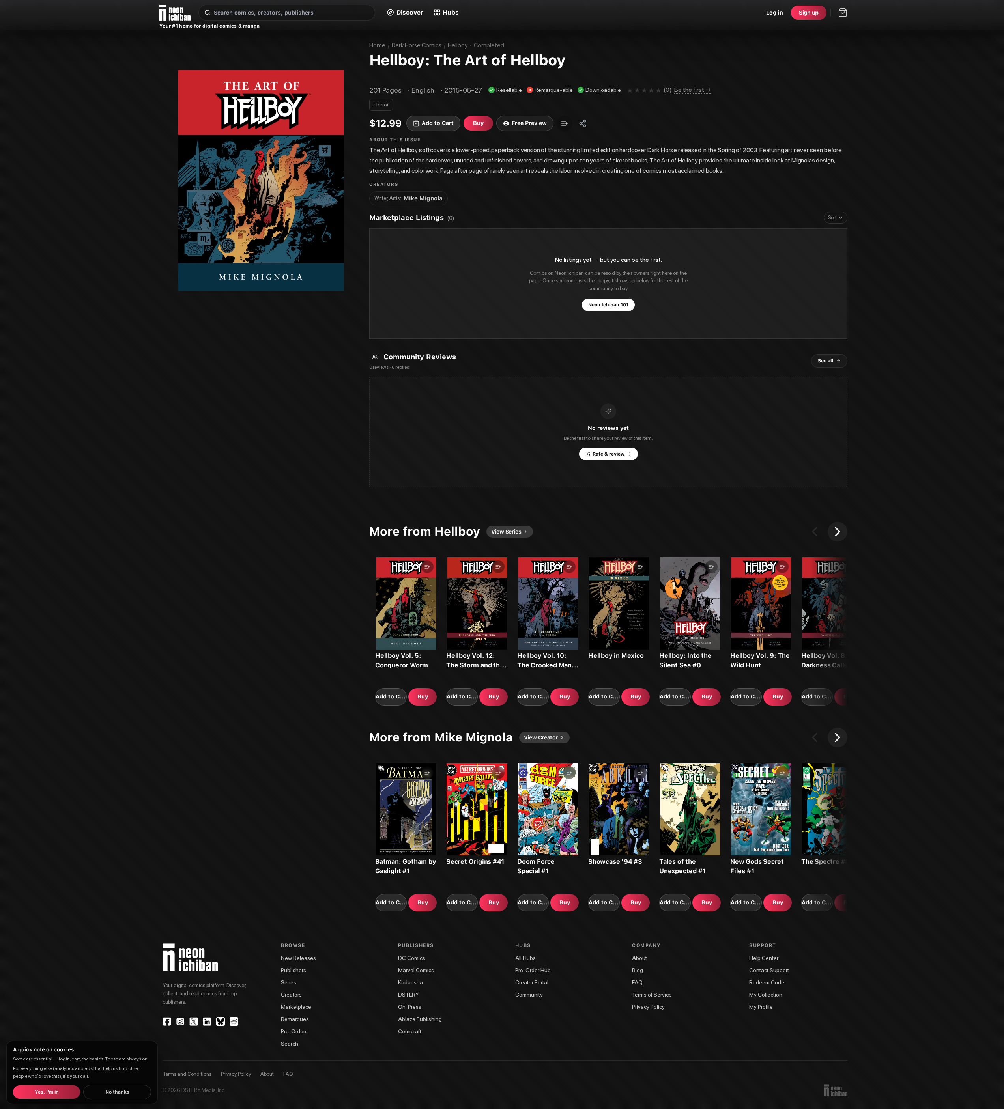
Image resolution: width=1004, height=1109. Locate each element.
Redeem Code (766, 982)
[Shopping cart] (843, 13)
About (639, 958)
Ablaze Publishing (420, 1019)
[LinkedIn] (207, 1021)
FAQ (637, 982)
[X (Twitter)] (193, 1021)
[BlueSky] (220, 1021)
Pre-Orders (294, 1031)
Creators (291, 994)
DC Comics (411, 958)
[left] (815, 531)
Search (289, 1043)
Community (529, 994)
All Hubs (525, 958)
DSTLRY (408, 994)
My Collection (765, 994)
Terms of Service (652, 994)
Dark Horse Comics (416, 45)
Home (377, 45)
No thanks (117, 1092)
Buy (422, 696)
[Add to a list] (564, 123)
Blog (637, 970)
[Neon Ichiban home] (175, 13)
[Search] (207, 12)
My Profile (761, 1007)
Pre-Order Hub (533, 970)
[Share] (583, 123)
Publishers (293, 970)
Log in (774, 12)
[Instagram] (180, 1021)
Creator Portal (531, 982)
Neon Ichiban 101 (608, 305)
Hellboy (457, 45)
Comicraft (409, 1031)
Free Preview (529, 123)
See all (826, 361)
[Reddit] (234, 1021)
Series (288, 982)
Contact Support (769, 970)
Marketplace (296, 1007)
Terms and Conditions (187, 1074)
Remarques (295, 1019)
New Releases (298, 958)
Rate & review (608, 454)
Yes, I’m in (47, 1092)
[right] (837, 531)
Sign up (809, 12)
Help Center (763, 958)
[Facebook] (167, 1021)
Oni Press (409, 1007)
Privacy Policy (648, 1007)
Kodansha (410, 982)
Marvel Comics (416, 970)
